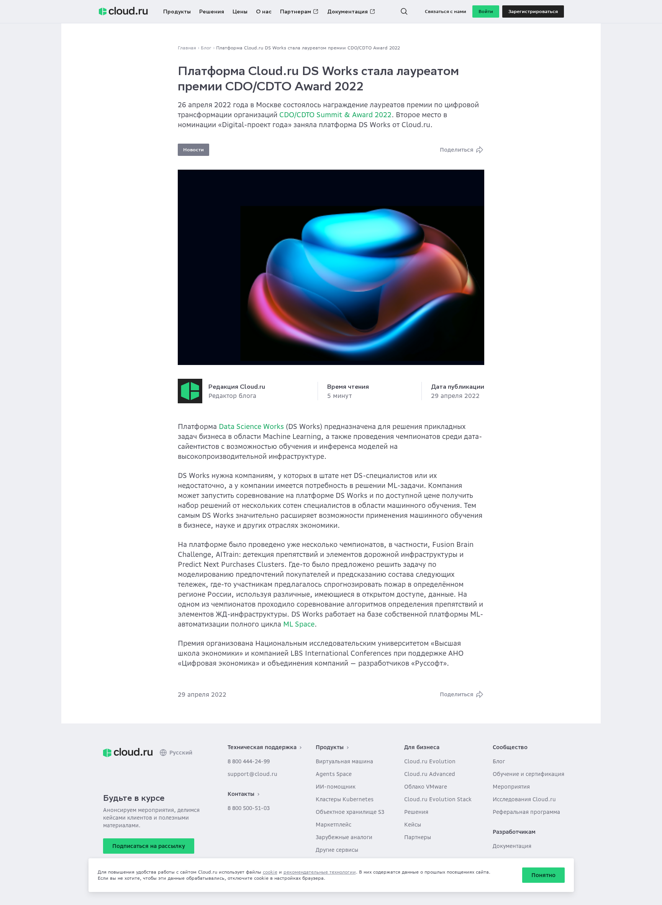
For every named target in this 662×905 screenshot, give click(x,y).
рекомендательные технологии (319, 872)
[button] (404, 11)
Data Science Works (251, 426)
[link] (127, 752)
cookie (270, 872)
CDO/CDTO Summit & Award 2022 (335, 114)
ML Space (299, 624)
